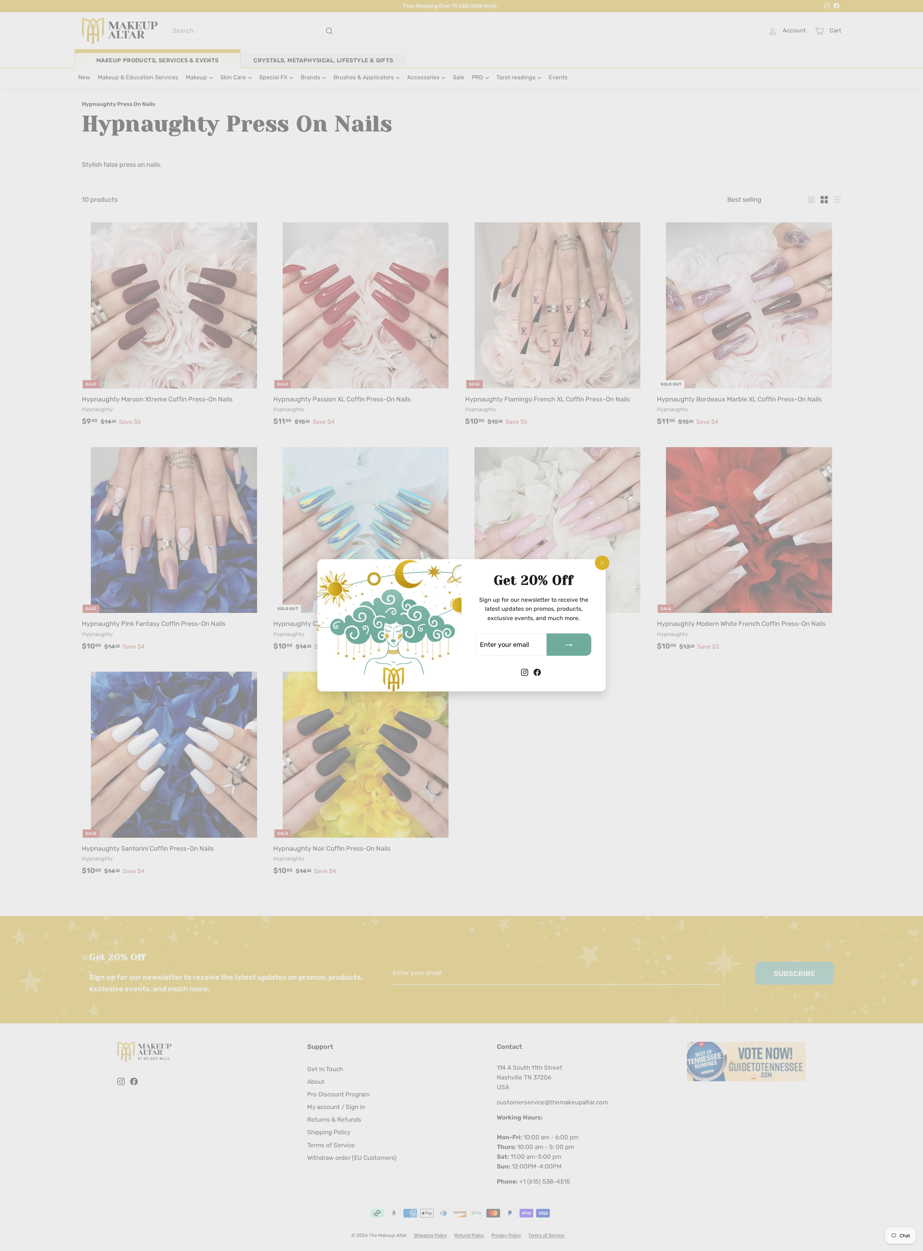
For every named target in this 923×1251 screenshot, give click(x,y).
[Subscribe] (569, 645)
